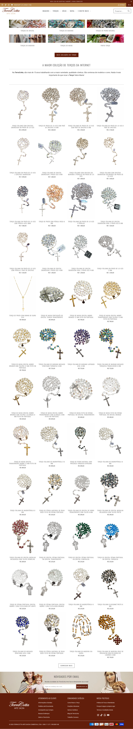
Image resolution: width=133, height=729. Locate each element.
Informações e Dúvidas (45, 702)
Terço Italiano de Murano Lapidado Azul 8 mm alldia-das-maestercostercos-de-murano (81, 343)
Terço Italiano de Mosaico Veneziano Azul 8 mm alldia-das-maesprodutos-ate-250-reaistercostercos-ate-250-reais (22, 630)
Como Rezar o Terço (73, 702)
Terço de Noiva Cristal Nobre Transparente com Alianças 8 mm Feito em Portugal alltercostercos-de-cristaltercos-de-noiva (52, 392)
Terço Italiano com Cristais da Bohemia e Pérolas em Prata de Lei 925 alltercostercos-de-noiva (81, 152)
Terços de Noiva (66, 40)
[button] (47, 11)
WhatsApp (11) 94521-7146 (23, 5)
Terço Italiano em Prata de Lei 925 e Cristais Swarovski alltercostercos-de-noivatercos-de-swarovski (22, 152)
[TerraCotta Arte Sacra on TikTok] (5, 5)
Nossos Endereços (43, 713)
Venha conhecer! (77, 1)
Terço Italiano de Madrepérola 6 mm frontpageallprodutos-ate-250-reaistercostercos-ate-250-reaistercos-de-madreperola (81, 583)
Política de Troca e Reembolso (106, 702)
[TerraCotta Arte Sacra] (11, 11)
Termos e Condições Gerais (105, 710)
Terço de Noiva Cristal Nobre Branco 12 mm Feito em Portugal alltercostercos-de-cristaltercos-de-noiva (81, 294)
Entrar (122, 5)
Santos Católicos (72, 710)
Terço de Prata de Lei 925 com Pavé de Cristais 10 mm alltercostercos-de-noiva (52, 105)
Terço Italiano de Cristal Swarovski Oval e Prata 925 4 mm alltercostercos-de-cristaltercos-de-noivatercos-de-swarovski (81, 247)
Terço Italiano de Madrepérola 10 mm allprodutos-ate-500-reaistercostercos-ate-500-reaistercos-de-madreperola (52, 441)
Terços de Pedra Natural (105, 26)
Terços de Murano (66, 26)
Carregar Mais (67, 666)
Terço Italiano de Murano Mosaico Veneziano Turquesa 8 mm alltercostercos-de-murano (52, 343)
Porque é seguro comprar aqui (106, 706)
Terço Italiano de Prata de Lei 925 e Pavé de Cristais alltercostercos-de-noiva (110, 105)
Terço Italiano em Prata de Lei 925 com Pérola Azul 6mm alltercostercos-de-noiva (22, 200)
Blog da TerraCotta (73, 713)
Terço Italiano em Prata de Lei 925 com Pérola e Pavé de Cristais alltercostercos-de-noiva (22, 247)
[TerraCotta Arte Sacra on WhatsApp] (9, 5)
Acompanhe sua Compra (45, 710)
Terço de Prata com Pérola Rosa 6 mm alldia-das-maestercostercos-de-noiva (52, 200)
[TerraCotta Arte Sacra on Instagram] (2, 5)
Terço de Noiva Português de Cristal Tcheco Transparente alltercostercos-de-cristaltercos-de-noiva (52, 294)
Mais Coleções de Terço (66, 55)
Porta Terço (105, 40)
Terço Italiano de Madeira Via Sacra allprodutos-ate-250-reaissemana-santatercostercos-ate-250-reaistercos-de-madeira (81, 630)
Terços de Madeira (27, 40)
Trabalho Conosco (72, 717)
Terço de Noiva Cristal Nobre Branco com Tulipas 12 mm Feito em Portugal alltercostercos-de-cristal (22, 343)
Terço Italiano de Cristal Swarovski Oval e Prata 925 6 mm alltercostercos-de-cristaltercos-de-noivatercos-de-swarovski (110, 200)
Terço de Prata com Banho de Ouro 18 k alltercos (22, 294)
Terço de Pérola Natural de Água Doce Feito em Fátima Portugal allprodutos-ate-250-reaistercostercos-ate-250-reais (52, 630)
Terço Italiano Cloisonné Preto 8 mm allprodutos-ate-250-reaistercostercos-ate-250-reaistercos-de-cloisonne (110, 583)
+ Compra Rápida (23, 109)
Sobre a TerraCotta (44, 717)
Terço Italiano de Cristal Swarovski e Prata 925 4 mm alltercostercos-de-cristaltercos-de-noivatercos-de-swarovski (52, 247)
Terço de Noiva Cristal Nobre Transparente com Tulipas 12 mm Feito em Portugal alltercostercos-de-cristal (110, 294)
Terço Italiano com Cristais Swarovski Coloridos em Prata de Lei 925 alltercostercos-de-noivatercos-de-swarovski (110, 152)
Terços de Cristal (27, 26)
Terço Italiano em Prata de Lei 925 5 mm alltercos (110, 247)
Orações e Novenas (73, 706)
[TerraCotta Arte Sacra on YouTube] (12, 5)
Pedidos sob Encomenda (45, 706)
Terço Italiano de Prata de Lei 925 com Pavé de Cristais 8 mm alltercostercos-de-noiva (81, 105)
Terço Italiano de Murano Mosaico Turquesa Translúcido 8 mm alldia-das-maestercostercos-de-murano (110, 343)
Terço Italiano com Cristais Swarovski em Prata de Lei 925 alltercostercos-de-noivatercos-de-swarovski (22, 105)
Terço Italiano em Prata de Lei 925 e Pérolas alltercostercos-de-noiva (81, 200)
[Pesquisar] (128, 11)
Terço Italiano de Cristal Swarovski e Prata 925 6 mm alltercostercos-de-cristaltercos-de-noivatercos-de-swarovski (52, 152)
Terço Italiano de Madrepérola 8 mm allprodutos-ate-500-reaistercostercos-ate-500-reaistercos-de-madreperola (110, 441)
